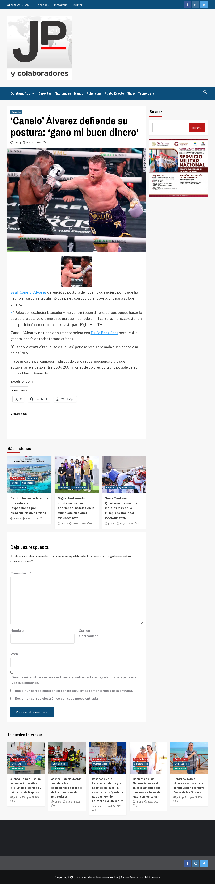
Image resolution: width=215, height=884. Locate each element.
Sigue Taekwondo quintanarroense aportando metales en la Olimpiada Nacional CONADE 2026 (76, 508)
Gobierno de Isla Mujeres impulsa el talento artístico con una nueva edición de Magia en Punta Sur (147, 788)
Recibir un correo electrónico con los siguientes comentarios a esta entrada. (74, 690)
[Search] (205, 92)
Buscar (155, 111)
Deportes (45, 93)
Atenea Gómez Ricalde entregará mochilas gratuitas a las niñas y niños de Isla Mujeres (25, 785)
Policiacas (94, 93)
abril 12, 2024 (34, 142)
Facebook (43, 5)
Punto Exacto (114, 93)
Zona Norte (17, 768)
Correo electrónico (89, 633)
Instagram (60, 5)
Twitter (77, 5)
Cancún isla (18, 478)
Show (131, 93)
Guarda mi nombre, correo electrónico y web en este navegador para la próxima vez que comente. (74, 679)
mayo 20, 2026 (126, 523)
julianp (17, 142)
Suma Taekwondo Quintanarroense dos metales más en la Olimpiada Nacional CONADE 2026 (121, 508)
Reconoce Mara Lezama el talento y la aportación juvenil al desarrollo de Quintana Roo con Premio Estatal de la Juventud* (107, 790)
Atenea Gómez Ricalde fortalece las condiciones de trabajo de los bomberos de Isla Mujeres (66, 788)
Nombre (18, 630)
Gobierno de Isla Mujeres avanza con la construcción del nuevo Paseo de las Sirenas (189, 785)
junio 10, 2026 (32, 518)
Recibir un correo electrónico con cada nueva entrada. (57, 698)
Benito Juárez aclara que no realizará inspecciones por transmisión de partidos (29, 505)
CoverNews (129, 877)
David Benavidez (104, 332)
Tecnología (146, 93)
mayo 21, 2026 (79, 523)
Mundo (78, 93)
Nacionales (63, 93)
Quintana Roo (20, 93)
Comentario (20, 573)
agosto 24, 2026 (32, 797)
